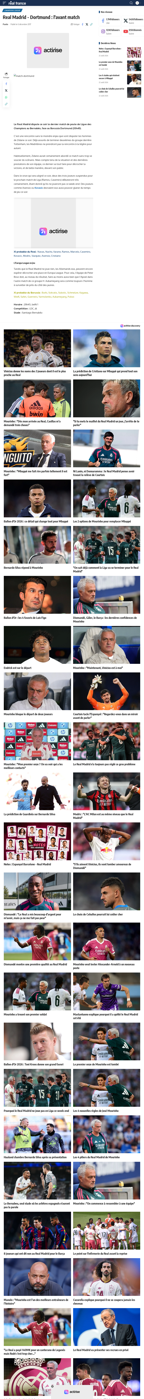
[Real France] (19, 3)
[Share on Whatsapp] (6, 97)
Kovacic (39, 187)
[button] (5, 3)
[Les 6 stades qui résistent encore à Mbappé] (134, 79)
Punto (5, 24)
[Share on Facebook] (83, 24)
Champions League (12, 10)
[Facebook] (110, 21)
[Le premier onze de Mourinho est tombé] (134, 66)
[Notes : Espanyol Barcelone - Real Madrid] (134, 52)
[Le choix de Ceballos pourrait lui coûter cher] (134, 92)
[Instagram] (110, 32)
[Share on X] (87, 24)
